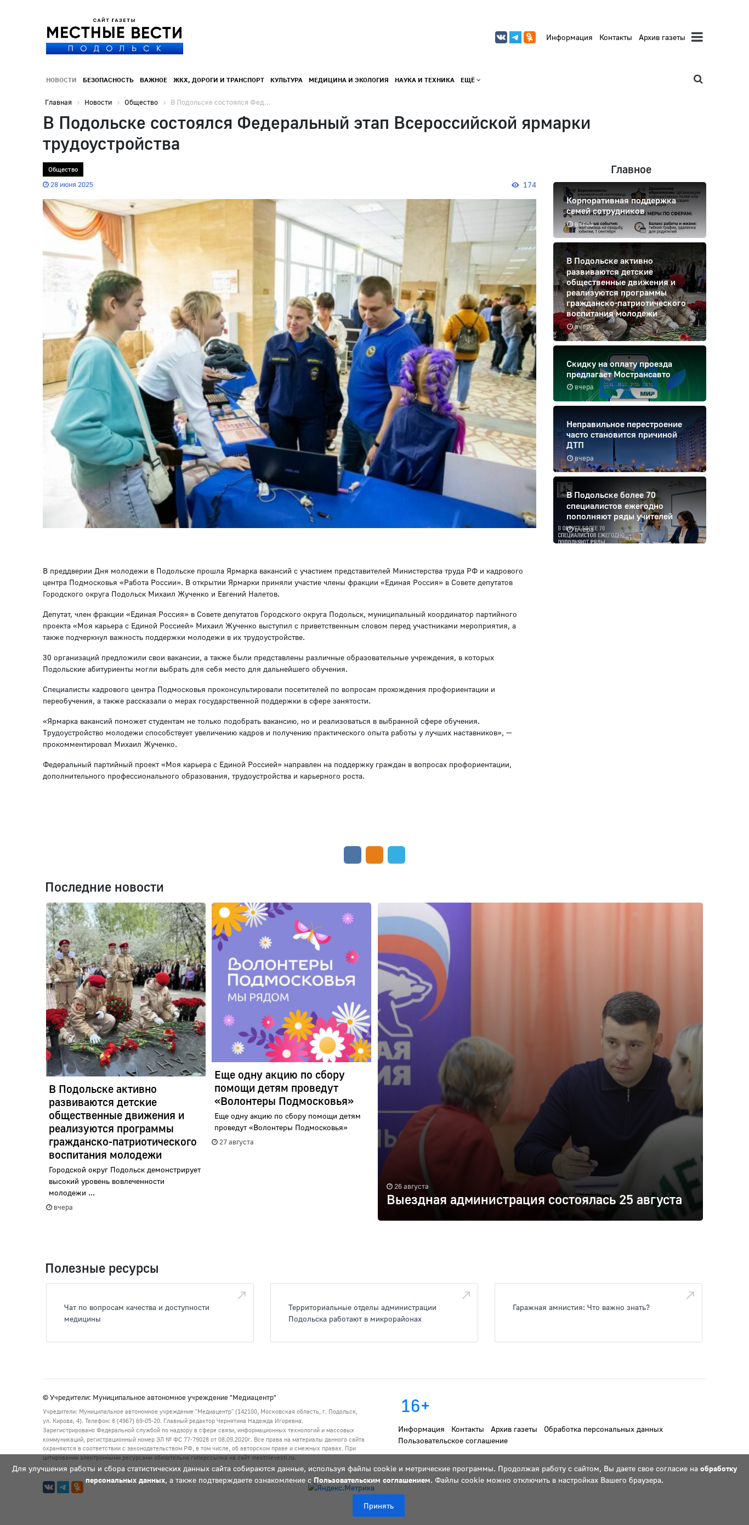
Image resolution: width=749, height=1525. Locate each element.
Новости (61, 80)
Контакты (615, 37)
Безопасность (108, 80)
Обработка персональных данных (603, 1428)
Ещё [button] (468, 80)
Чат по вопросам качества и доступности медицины (136, 1312)
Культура (286, 80)
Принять (379, 1505)
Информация (569, 37)
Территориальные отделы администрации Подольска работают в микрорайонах (362, 1312)
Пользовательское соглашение (453, 1440)
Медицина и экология (349, 80)
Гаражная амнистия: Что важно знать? (581, 1307)
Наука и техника (425, 80)
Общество (63, 169)
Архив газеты (662, 37)
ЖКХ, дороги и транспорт (218, 80)
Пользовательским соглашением (372, 1479)
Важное (153, 80)
